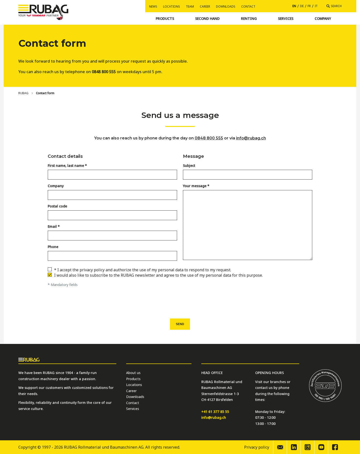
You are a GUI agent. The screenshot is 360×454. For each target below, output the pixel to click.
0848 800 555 (209, 138)
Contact (248, 6)
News (153, 6)
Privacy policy (256, 447)
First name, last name (66, 165)
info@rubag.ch (251, 138)
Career (205, 6)
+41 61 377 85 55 (215, 411)
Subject (189, 165)
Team (190, 6)
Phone (53, 246)
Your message (194, 185)
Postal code (57, 206)
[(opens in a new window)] (293, 447)
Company (56, 185)
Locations (171, 6)
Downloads (225, 6)
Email (52, 226)
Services (132, 408)
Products (133, 378)
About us (133, 372)
